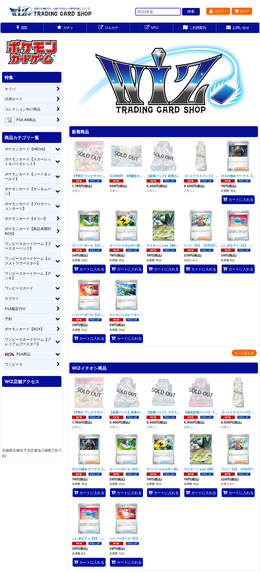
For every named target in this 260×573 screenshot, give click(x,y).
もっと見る (242, 353)
